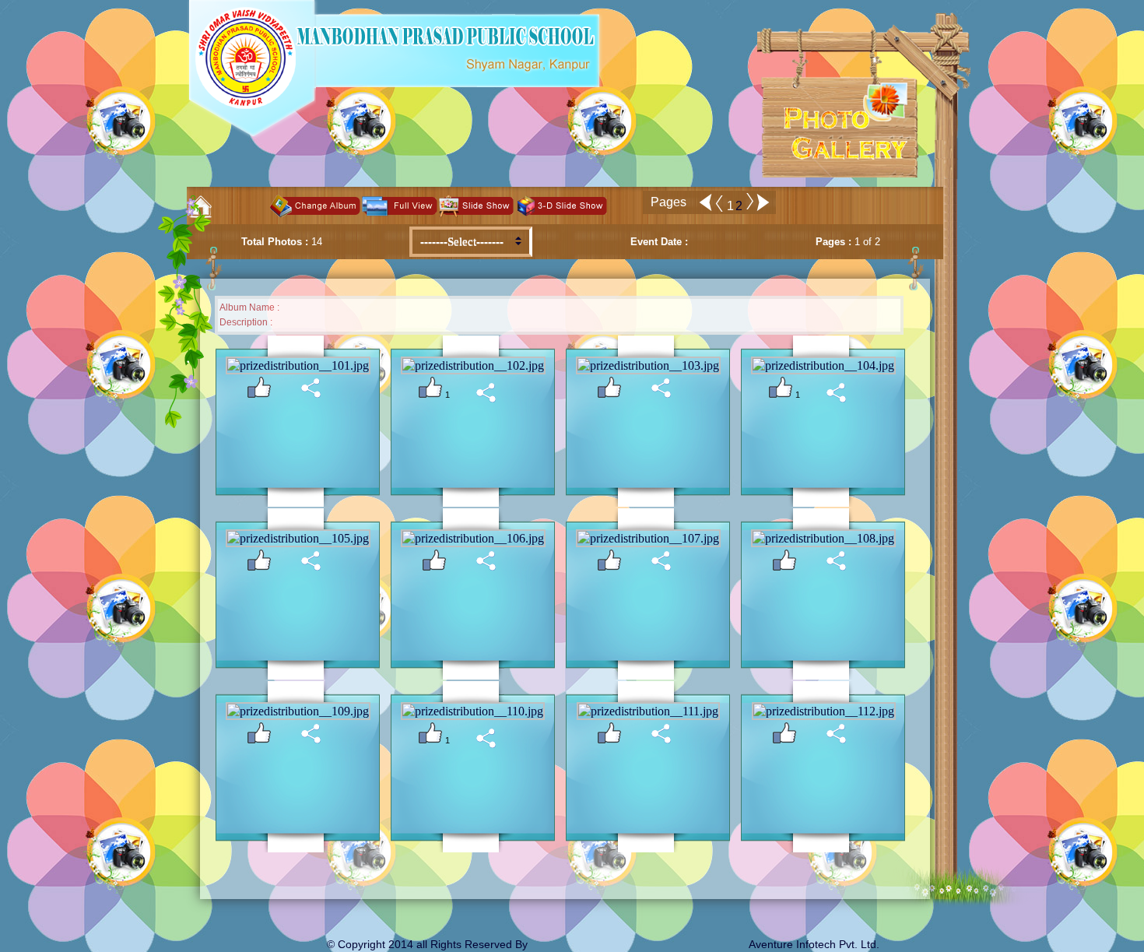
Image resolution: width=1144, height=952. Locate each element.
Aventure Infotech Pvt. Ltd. (814, 944)
